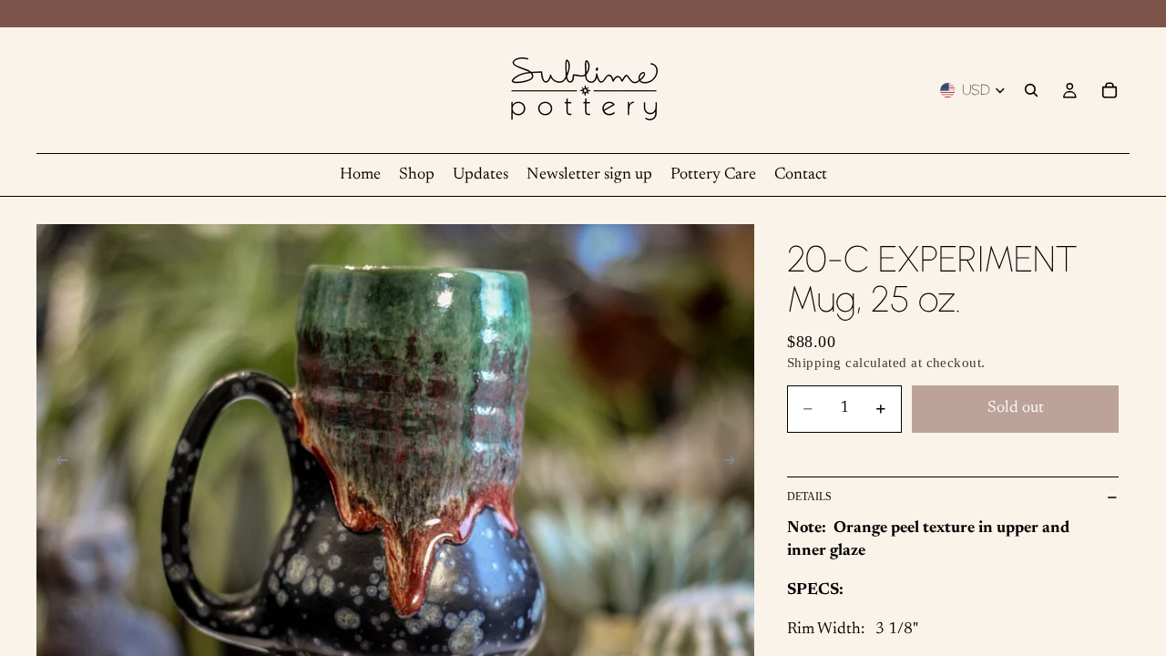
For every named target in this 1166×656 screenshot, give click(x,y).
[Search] (1031, 90)
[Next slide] (734, 464)
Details (809, 496)
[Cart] (1109, 90)
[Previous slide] (56, 464)
